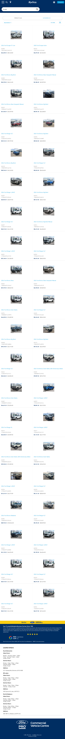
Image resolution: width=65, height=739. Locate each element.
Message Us (60, 2)
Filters (53, 22)
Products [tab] (17, 18)
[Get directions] (10, 2)
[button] (60, 22)
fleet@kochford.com (36, 735)
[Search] (7, 2)
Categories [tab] (46, 18)
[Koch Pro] (32, 2)
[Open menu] (3, 2)
